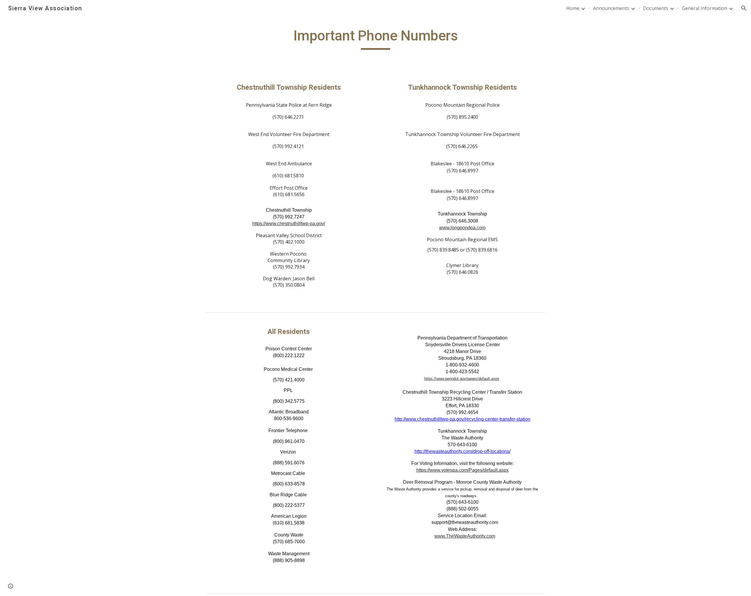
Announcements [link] (611, 8)
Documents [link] (655, 8)
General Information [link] (704, 8)
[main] (375, 38)
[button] (744, 8)
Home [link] (572, 8)
